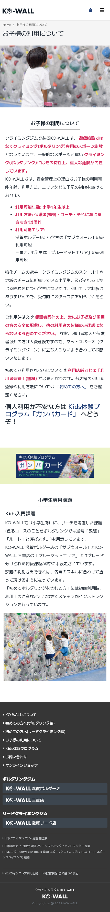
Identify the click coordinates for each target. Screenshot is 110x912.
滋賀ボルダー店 (45, 788)
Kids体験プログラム (21, 748)
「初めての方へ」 (72, 386)
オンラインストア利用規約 (21, 873)
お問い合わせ (15, 756)
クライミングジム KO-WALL (55, 889)
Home (7, 24)
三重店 (37, 800)
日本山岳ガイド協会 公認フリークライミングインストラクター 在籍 (47, 846)
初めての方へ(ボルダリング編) (29, 723)
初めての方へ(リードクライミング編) (34, 731)
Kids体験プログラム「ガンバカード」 (52, 410)
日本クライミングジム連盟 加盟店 (26, 838)
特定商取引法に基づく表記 (61, 873)
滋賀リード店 (43, 823)
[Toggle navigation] (102, 10)
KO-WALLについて (20, 714)
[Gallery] (55, 647)
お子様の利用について (22, 739)
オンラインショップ (21, 765)
